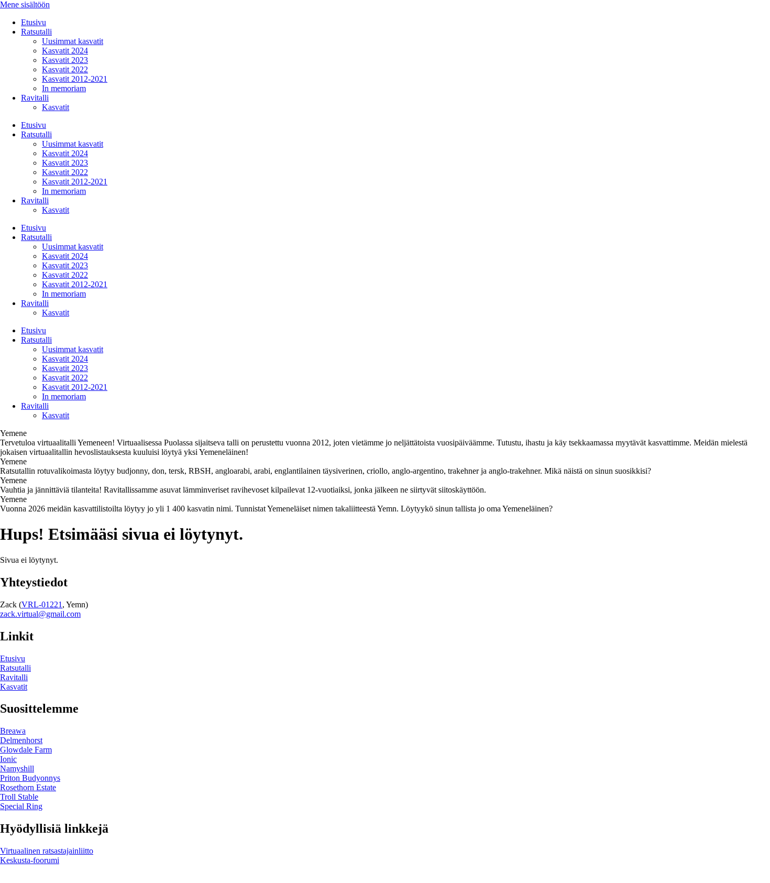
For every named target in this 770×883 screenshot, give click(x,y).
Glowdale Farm (26, 749)
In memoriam (64, 88)
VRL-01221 (41, 604)
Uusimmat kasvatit (72, 41)
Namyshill (17, 768)
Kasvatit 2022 (65, 69)
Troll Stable (19, 796)
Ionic (8, 759)
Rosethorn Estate (28, 787)
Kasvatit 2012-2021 (74, 78)
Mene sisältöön (25, 4)
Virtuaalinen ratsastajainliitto (46, 850)
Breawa (13, 730)
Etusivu (33, 22)
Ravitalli (35, 97)
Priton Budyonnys (30, 777)
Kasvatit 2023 (65, 60)
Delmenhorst (21, 740)
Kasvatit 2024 (65, 50)
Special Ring (21, 806)
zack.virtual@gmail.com (40, 613)
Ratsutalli (36, 31)
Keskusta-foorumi (29, 860)
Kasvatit (55, 107)
